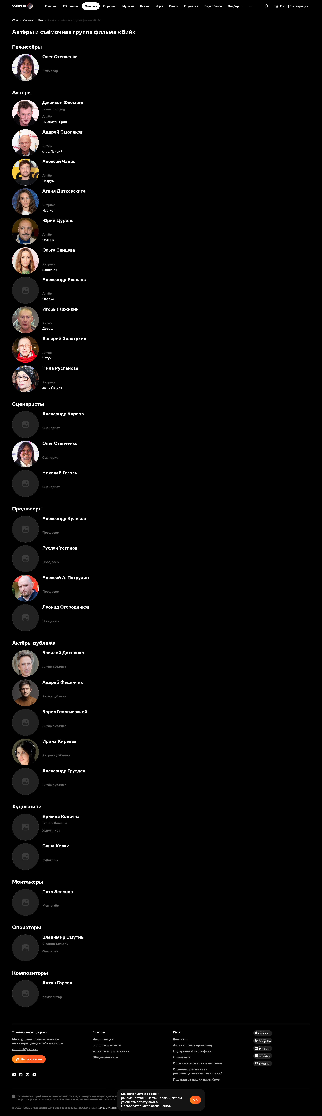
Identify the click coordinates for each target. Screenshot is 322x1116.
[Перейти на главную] (22, 6)
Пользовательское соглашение (145, 1106)
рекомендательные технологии (146, 1098)
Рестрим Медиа (106, 1107)
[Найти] (266, 6)
